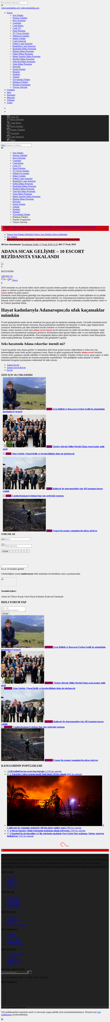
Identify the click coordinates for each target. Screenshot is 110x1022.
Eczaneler (14, 133)
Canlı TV (17, 28)
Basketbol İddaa (14, 899)
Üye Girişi (11, 877)
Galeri (9, 102)
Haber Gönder (19, 38)
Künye (10, 882)
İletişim (10, 887)
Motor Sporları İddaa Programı (26, 56)
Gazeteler (17, 23)
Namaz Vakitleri (20, 18)
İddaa (12, 140)
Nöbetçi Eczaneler (21, 36)
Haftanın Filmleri (20, 82)
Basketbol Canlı (14, 962)
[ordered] (20, 551)
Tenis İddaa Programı (22, 64)
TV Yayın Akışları (21, 33)
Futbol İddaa (12, 897)
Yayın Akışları (16, 126)
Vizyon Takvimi (20, 87)
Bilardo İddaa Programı (23, 51)
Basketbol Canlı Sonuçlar (24, 46)
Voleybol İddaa (14, 907)
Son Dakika (18, 15)
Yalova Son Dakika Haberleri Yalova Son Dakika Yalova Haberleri (37, 234)
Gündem (11, 90)
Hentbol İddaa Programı (23, 59)
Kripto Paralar (19, 69)
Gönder (5, 551)
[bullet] (22, 551)
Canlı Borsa (18, 25)
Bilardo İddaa (13, 904)
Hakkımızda (12, 884)
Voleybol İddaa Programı (24, 61)
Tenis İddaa (12, 959)
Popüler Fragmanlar (22, 84)
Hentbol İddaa (13, 902)
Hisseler (16, 72)
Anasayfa (8, 227)
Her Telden (19, 227)
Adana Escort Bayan (16, 367)
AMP (9, 964)
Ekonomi (11, 95)
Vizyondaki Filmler (21, 79)
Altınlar (16, 77)
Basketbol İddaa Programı (24, 48)
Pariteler (16, 74)
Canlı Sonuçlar (19, 41)
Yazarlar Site (12, 957)
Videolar (11, 100)
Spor (9, 92)
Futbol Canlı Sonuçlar (23, 43)
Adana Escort (13, 365)
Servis (9, 13)
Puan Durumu (19, 31)
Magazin (11, 97)
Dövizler (16, 66)
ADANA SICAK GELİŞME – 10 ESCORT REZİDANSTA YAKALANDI (61, 227)
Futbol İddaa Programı (23, 54)
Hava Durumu (19, 20)
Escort (10, 370)
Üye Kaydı (12, 879)
